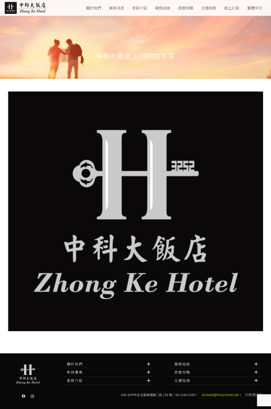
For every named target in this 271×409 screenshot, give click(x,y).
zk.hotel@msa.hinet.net (220, 394)
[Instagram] (32, 396)
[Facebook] (23, 396)
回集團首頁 (254, 394)
